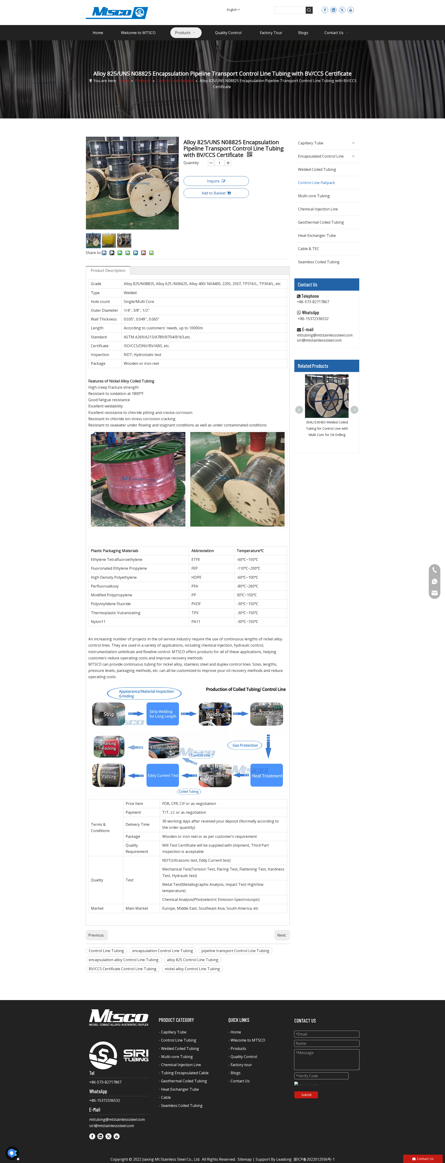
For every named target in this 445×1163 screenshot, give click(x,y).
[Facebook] (325, 9)
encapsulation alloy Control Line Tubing (124, 959)
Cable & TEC (308, 248)
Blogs (236, 1072)
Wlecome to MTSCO (248, 1040)
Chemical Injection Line (318, 209)
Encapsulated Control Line (321, 156)
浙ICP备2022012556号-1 (314, 1159)
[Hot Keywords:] (309, 10)
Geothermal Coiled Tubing (321, 222)
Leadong (284, 1159)
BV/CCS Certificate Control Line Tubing (122, 968)
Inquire (213, 181)
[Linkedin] (333, 9)
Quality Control (244, 1056)
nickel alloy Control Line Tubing (192, 968)
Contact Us (240, 1081)
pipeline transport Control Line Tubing (235, 950)
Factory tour (241, 1064)
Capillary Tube (310, 143)
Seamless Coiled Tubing (319, 261)
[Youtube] (350, 9)
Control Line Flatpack (316, 182)
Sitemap (245, 1159)
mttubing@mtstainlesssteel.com (325, 335)
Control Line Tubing (106, 950)
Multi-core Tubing (314, 195)
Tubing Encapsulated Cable (185, 1072)
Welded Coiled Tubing (317, 169)
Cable (166, 1097)
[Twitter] (342, 9)
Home (236, 1032)
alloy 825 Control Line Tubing (192, 959)
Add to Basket (214, 193)
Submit (306, 1095)
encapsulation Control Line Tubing (162, 950)
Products (238, 1048)
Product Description (108, 270)
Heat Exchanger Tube (317, 235)
